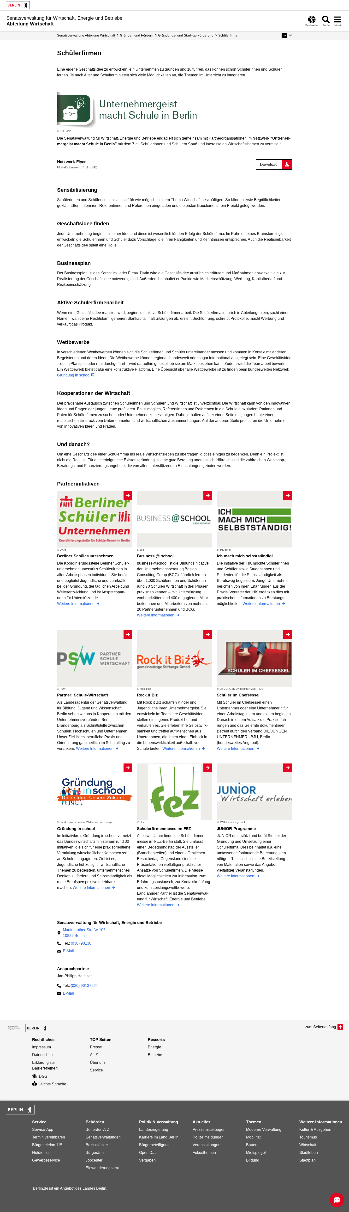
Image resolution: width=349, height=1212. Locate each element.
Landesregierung (153, 1129)
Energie (154, 1047)
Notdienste (41, 1152)
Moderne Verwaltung (263, 1129)
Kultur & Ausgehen (315, 1129)
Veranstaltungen (206, 1145)
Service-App (42, 1129)
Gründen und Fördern (136, 35)
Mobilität (253, 1137)
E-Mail (68, 951)
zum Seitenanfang (320, 1027)
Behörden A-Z (97, 1129)
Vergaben (147, 1160)
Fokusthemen (204, 1152)
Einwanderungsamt (102, 1168)
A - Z (94, 1055)
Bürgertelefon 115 (47, 1145)
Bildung (252, 1160)
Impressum (41, 1047)
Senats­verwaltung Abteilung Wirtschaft (86, 35)
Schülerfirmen (228, 35)
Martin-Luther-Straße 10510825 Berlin (84, 933)
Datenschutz (42, 1055)
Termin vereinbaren (48, 1137)
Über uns (98, 1062)
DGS (43, 1076)
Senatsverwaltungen (103, 1137)
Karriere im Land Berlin (158, 1137)
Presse (96, 1047)
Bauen (251, 1145)
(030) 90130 (81, 943)
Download (269, 164)
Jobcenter (94, 1160)
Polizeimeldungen (208, 1137)
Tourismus (308, 1137)
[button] (287, 35)
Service (96, 1070)
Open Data (148, 1152)
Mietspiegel (256, 1152)
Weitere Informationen (76, 604)
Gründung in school (73, 375)
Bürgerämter (96, 1152)
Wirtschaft (307, 1145)
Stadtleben (308, 1152)
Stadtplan (307, 1160)
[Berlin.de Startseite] (18, 5)
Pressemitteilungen (209, 1129)
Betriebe (155, 1055)
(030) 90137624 (84, 986)
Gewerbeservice (46, 1160)
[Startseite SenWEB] (27, 1028)
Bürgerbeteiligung (154, 1145)
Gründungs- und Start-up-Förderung (185, 35)
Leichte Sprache (52, 1084)
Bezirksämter (97, 1145)
